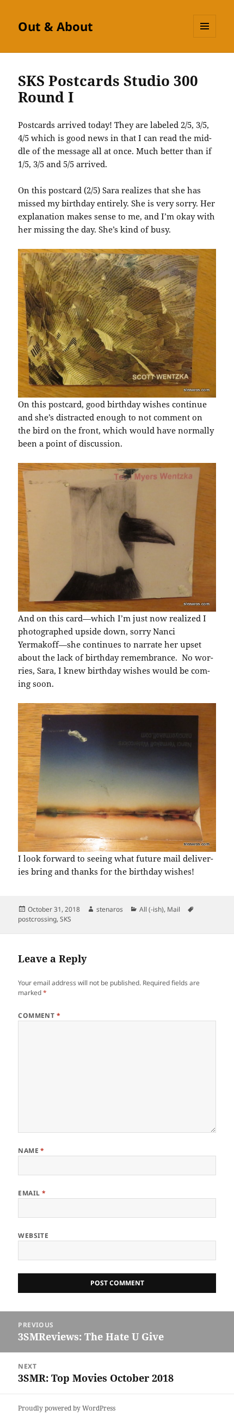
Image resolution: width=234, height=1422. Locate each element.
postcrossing (37, 919)
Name (31, 1150)
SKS (65, 919)
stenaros (109, 909)
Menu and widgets (205, 37)
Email (32, 1193)
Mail (173, 909)
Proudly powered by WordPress (66, 1408)
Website (33, 1235)
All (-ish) (151, 909)
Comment (39, 1015)
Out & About (55, 26)
